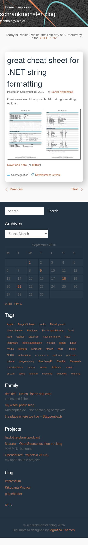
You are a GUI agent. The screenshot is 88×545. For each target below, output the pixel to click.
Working (75, 373)
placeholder (13, 494)
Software (56, 367)
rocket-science (15, 367)
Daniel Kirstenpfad (62, 91)
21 (19, 286)
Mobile (49, 349)
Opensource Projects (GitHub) (27, 455)
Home (9, 7)
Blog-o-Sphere (26, 324)
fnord (71, 330)
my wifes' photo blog (19, 405)
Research (75, 361)
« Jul (8, 304)
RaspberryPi (45, 361)
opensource (42, 355)
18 (64, 278)
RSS (8, 505)
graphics (33, 336)
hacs (67, 336)
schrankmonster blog (27, 14)
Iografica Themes (62, 530)
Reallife (61, 361)
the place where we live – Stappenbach (33, 416)
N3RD (10, 355)
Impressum (25, 7)
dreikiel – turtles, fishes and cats (28, 394)
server (43, 367)
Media (10, 349)
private (11, 361)
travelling (47, 373)
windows (62, 373)
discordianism (15, 330)
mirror (36, 164)
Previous (16, 189)
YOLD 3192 (48, 38)
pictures (57, 355)
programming (26, 361)
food (9, 336)
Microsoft (36, 349)
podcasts (71, 355)
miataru (22, 349)
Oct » (18, 304)
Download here (17, 164)
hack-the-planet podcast (22, 437)
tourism (33, 373)
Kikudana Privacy (17, 487)
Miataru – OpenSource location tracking (33, 443)
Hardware (12, 342)
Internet (50, 342)
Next (74, 189)
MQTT (61, 349)
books (42, 324)
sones (69, 367)
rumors (31, 367)
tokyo (22, 373)
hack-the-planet (51, 336)
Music (72, 349)
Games (20, 336)
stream (56, 174)
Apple (10, 324)
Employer (32, 330)
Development (43, 174)
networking (24, 355)
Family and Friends (52, 330)
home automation (32, 342)
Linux (73, 342)
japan (62, 342)
